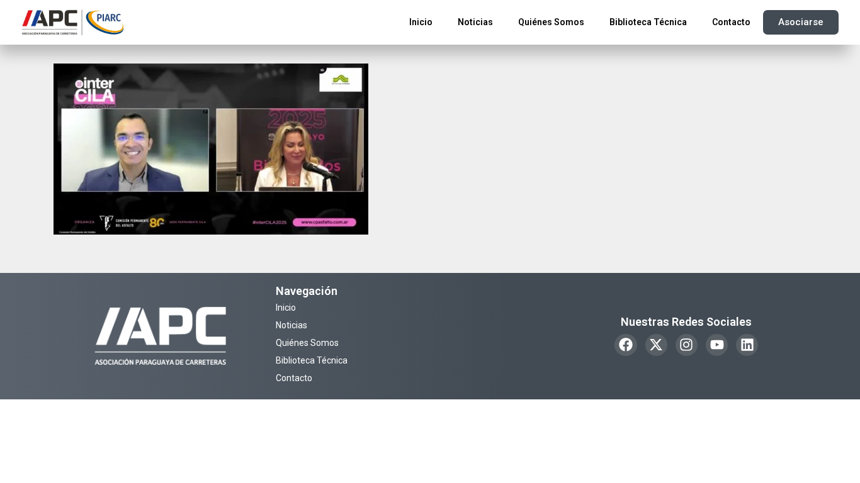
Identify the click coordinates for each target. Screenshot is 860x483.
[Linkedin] (747, 345)
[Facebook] (625, 345)
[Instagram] (687, 345)
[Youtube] (717, 345)
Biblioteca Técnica (648, 22)
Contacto (731, 22)
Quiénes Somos (551, 22)
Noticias (475, 22)
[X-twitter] (656, 345)
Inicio (421, 22)
